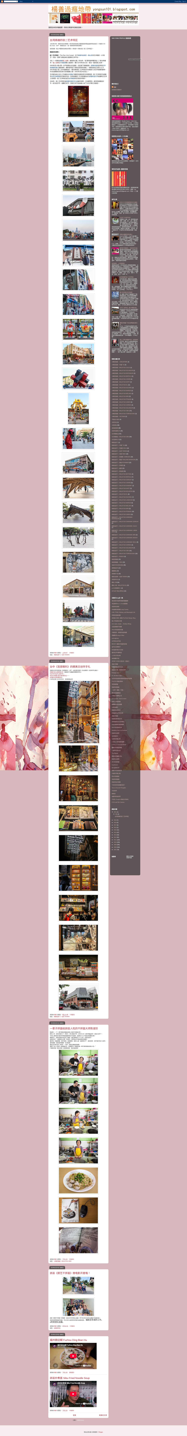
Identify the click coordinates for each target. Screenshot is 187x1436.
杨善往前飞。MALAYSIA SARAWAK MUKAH (124, 537)
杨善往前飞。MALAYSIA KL (120, 494)
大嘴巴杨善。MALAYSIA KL (120, 385)
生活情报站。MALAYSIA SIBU (120, 436)
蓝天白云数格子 (116, 647)
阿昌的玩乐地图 (116, 782)
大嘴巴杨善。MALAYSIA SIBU (62, 1261)
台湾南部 (72, 78)
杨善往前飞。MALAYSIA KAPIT (121, 488)
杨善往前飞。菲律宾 (117, 465)
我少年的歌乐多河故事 (126, 292)
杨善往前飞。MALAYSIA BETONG (121, 474)
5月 (116, 814)
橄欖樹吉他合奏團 (117, 704)
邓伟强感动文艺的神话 (118, 721)
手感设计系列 (115, 419)
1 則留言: (72, 652)
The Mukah (115, 753)
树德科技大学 (93, 76)
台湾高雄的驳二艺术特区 (64, 40)
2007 (115, 849)
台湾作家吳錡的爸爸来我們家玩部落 (122, 678)
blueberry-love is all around (119, 730)
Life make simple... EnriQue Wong (121, 624)
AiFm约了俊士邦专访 (118, 591)
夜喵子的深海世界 (117, 770)
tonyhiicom (115, 765)
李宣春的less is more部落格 (119, 603)
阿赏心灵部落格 (116, 701)
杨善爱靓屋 (115, 559)
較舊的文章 (103, 1415)
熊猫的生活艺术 (116, 710)
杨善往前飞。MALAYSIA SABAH (121, 514)
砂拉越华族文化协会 (117, 649)
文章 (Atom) (80, 1420)
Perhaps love (115, 673)
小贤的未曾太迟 (116, 750)
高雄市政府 (94, 65)
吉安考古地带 (115, 733)
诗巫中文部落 (115, 759)
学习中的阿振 (115, 762)
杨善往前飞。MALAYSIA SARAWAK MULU (124, 542)
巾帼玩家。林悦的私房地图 (119, 632)
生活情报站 (115, 434)
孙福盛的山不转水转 (117, 713)
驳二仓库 (65, 60)
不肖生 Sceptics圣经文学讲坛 (120, 799)
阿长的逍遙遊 (115, 776)
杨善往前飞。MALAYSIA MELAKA (121, 505)
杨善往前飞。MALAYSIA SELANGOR (122, 548)
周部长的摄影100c (117, 756)
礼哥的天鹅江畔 (116, 739)
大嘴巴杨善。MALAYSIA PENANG (121, 399)
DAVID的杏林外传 (117, 727)
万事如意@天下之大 (117, 667)
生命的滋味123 (116, 431)
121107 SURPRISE (125, 217)
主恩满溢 (114, 425)
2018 (115, 822)
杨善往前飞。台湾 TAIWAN (61, 655)
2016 (115, 827)
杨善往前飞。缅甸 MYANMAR (120, 462)
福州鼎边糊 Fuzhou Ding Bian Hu (68, 1340)
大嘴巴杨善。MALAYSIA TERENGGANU (123, 413)
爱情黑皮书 (115, 568)
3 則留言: (72, 1326)
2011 (115, 840)
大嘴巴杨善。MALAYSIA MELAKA (121, 393)
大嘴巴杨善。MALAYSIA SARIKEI (121, 405)
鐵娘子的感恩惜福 (117, 747)
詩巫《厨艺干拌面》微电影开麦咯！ (70, 1273)
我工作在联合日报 (117, 621)
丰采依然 (114, 790)
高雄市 (80, 55)
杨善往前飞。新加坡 (117, 471)
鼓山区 (90, 55)
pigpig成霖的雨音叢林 (118, 724)
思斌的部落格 (115, 687)
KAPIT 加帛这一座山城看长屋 (128, 307)
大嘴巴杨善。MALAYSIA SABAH (121, 402)
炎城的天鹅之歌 (116, 773)
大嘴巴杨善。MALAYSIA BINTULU (121, 376)
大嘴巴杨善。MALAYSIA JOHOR (121, 379)
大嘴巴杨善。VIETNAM (118, 416)
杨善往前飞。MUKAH (118, 556)
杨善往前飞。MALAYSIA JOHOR (121, 482)
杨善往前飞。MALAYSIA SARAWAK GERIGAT (125, 521)
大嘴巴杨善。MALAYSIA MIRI (120, 396)
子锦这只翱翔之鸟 (117, 695)
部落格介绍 (115, 573)
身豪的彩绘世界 (116, 796)
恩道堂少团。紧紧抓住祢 (119, 670)
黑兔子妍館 (115, 664)
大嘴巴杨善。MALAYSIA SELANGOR (122, 370)
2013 (115, 835)
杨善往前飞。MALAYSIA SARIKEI (121, 545)
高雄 (61, 60)
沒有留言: (72, 1372)
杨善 (115, 87)
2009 (115, 844)
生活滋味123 (115, 439)
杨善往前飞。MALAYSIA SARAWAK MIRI (124, 535)
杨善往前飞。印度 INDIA (119, 454)
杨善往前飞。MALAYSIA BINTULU (121, 477)
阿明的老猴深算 (116, 615)
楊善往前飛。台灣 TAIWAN (119, 576)
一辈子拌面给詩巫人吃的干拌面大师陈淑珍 (74, 1028)
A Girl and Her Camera (118, 802)
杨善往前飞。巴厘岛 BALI (119, 448)
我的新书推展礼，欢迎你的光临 (128, 248)
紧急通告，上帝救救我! (118, 263)
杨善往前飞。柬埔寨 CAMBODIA (121, 457)
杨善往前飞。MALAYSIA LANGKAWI (122, 500)
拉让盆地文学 (115, 767)
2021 (115, 812)
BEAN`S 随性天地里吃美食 (119, 644)
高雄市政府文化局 (72, 81)
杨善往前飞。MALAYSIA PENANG (121, 511)
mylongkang (115, 638)
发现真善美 (115, 428)
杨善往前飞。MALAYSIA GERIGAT (122, 480)
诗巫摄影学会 (115, 658)
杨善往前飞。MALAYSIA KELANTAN (122, 491)
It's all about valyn (117, 675)
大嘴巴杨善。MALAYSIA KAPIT (121, 382)
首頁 (74, 1415)
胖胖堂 (114, 793)
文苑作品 (114, 422)
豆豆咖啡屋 (115, 684)
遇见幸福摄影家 (116, 693)
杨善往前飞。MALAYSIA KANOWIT (122, 485)
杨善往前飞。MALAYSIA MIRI (120, 508)
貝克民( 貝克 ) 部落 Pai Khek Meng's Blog (123, 618)
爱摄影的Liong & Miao (118, 635)
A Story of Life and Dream (119, 744)
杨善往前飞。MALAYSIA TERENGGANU (123, 553)
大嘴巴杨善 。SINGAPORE (119, 362)
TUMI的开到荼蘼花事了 (118, 785)
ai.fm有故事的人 (116, 588)
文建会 (71, 74)
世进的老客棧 (115, 779)
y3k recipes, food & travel (119, 698)
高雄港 (64, 62)
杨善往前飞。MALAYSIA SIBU (120, 550)
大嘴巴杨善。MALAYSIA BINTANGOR (122, 373)
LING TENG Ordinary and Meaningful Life (123, 612)
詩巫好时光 (57, 1328)
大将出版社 (115, 707)
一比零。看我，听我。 (118, 690)
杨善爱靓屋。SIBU (117, 562)
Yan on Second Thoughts (119, 788)
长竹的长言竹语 (116, 641)
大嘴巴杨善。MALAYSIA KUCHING (122, 387)
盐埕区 (84, 55)
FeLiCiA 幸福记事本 (117, 681)
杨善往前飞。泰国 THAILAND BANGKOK (123, 459)
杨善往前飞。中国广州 (118, 445)
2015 (115, 830)
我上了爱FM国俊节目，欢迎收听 (129, 339)
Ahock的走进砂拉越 (117, 629)
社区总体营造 (55, 76)
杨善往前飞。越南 (117, 468)
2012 (115, 837)
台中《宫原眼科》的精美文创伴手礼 (70, 666)
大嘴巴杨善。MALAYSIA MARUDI (121, 390)
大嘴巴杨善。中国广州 (118, 364)
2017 (115, 825)
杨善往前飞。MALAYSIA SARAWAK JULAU (124, 526)
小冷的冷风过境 (116, 655)
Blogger (101, 1432)
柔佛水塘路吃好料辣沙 (126, 234)
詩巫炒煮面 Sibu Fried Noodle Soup (70, 1378)
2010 (115, 842)
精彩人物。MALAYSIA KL (119, 585)
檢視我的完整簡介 (117, 89)
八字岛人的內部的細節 (118, 742)
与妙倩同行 (115, 736)
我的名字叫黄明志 (117, 652)
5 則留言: (72, 1259)
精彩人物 (114, 582)
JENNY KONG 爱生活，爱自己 (120, 661)
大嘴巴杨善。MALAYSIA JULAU (121, 367)
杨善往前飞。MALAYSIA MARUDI (121, 503)
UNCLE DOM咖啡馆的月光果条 (128, 202)
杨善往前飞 (115, 442)
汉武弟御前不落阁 (117, 626)
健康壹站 (114, 571)
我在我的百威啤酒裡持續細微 (120, 601)
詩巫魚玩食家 (115, 606)
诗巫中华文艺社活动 (117, 565)
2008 (115, 847)
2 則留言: (72, 1014)
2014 (115, 832)
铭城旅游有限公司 (117, 719)
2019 (115, 820)
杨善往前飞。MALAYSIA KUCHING (122, 497)
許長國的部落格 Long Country (120, 609)
